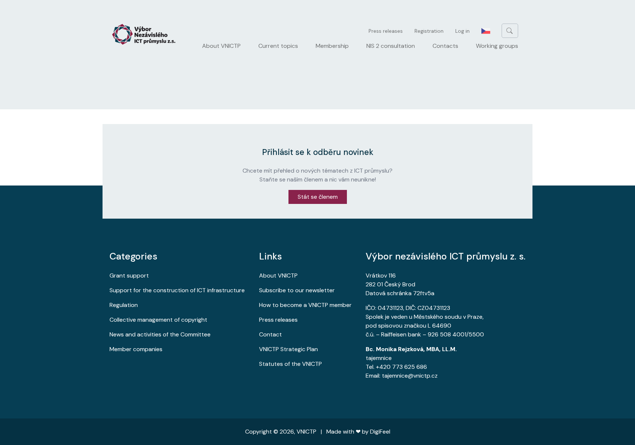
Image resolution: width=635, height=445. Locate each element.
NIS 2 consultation (390, 46)
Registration (429, 31)
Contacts (445, 46)
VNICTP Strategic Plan (288, 349)
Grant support (129, 275)
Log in (462, 31)
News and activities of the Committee (160, 334)
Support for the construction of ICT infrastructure (177, 290)
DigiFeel (380, 431)
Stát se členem (318, 197)
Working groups (497, 46)
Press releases (386, 31)
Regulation (124, 305)
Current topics (278, 46)
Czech (485, 31)
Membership (332, 46)
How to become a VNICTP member (305, 305)
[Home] (146, 34)
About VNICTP (221, 46)
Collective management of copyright (158, 320)
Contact (270, 334)
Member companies (136, 349)
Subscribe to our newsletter (297, 290)
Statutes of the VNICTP (290, 364)
